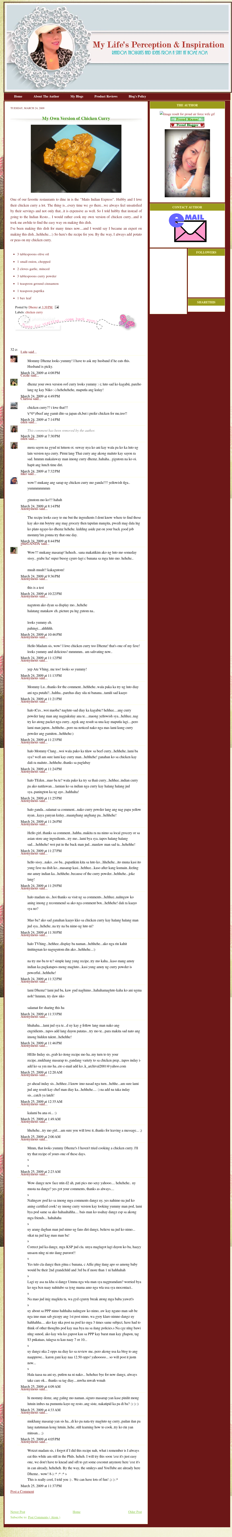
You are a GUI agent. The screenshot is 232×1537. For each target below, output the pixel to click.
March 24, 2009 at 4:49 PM (40, 396)
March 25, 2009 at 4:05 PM (40, 1439)
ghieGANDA (31, 543)
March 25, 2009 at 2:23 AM (40, 1171)
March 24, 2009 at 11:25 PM (41, 798)
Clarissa (27, 398)
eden (24, 421)
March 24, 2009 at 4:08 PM (40, 372)
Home (18, 96)
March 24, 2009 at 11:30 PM (41, 932)
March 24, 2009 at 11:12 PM (41, 657)
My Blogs (77, 96)
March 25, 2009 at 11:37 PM (41, 1485)
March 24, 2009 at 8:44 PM (40, 540)
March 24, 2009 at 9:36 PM (40, 576)
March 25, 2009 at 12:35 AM (41, 1101)
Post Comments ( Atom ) (44, 1517)
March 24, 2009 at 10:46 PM (41, 634)
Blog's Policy (137, 96)
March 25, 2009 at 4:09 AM (40, 1386)
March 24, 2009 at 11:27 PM (41, 850)
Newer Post (17, 1512)
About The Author (47, 96)
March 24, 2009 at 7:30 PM (40, 436)
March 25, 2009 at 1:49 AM (40, 1118)
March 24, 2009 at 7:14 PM (40, 419)
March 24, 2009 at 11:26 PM (41, 821)
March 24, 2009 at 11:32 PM (41, 978)
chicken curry (34, 312)
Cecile (26, 375)
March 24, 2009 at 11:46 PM (41, 1042)
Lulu (24, 351)
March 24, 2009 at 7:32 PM (40, 471)
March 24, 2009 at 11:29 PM (41, 885)
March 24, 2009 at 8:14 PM (40, 506)
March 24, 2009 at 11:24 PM (41, 768)
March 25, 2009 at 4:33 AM (40, 1409)
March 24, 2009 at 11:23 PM (41, 739)
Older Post (135, 1512)
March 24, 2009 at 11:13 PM (41, 675)
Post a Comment (22, 1491)
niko (24, 473)
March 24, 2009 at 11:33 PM (41, 1013)
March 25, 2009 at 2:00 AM (40, 1136)
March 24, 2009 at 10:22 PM (41, 593)
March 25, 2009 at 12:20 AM (41, 1072)
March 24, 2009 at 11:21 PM (41, 698)
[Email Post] (56, 307)
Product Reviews (106, 96)
